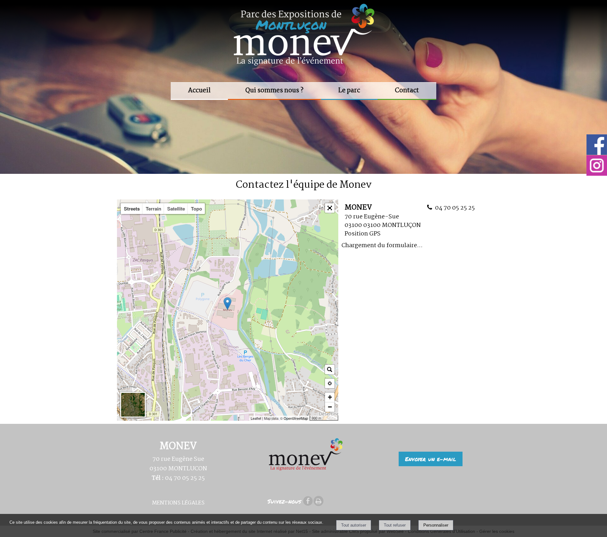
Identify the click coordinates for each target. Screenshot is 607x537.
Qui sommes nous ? (274, 91)
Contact (407, 91)
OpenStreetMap (296, 418)
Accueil (199, 91)
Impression (318, 501)
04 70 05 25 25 (455, 208)
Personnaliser (435, 525)
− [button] (330, 407)
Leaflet (256, 418)
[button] (329, 208)
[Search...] (329, 369)
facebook (308, 500)
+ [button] (330, 397)
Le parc (349, 91)
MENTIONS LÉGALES (178, 503)
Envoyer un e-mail (430, 459)
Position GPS (363, 234)
